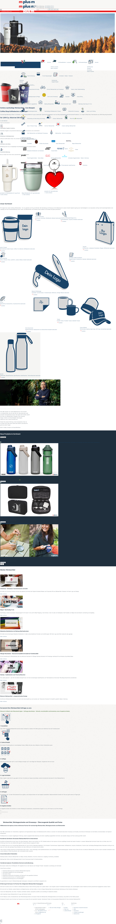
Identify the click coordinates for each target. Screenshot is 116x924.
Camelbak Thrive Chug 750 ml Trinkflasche (10, 476)
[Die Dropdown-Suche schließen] (57, 9)
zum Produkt (3, 481)
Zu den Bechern (3, 120)
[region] (50, 502)
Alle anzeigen (3, 437)
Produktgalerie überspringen (6, 440)
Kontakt (66, 907)
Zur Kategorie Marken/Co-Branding (28, 139)
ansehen (38, 220)
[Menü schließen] (34, 85)
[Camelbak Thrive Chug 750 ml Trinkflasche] (50, 459)
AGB (75, 909)
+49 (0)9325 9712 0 (49, 6)
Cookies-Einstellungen (79, 912)
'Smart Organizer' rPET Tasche (7, 517)
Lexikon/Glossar (67, 910)
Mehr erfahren (3, 594)
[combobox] (42, 9)
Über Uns (66, 909)
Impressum (76, 910)
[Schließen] (0, 923)
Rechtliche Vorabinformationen (81, 907)
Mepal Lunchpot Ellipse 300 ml (7, 557)
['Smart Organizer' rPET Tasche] (50, 499)
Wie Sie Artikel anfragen (55, 907)
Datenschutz (76, 913)
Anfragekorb (38, 913)
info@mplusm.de (42, 912)
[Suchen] (49, 9)
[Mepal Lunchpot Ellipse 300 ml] (50, 540)
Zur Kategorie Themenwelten (27, 85)
